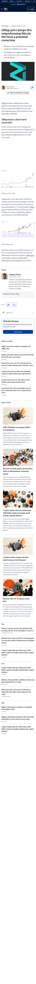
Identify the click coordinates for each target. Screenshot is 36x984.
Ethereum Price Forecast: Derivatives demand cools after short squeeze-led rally (16, 692)
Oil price (12, 1)
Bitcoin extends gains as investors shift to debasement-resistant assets (18, 471)
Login (32, 9)
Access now (18, 332)
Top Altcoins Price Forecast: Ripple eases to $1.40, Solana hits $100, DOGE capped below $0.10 (16, 390)
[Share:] (32, 87)
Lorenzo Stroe (10, 86)
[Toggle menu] (1, 9)
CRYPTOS (4, 26)
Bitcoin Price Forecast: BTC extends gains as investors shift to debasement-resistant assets (17, 640)
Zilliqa (3, 103)
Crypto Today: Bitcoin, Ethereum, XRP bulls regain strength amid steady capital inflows (17, 513)
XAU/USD (19, 1)
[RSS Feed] (14, 304)
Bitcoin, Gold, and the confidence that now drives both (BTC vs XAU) (17, 681)
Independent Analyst (12, 88)
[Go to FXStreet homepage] (5, 9)
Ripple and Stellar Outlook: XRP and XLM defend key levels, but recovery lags (17, 718)
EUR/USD (27, 1)
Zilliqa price (30, 255)
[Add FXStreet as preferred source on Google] (18, 92)
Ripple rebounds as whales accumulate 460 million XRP (16, 708)
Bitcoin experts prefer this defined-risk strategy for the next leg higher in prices (17, 629)
